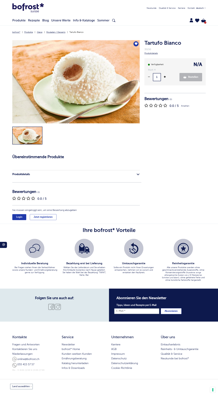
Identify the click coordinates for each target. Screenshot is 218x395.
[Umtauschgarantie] (134, 248)
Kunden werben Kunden (77, 354)
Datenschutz (119, 358)
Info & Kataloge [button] (84, 20)
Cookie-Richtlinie (121, 368)
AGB (114, 349)
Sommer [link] (103, 20)
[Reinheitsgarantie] (183, 248)
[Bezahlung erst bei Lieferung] (84, 248)
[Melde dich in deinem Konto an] (191, 20)
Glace (39, 32)
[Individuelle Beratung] (35, 248)
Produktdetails (21, 174)
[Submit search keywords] (114, 20)
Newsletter (68, 344)
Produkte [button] (19, 20)
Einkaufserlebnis (170, 344)
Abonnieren (171, 311)
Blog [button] (45, 20)
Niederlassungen (22, 354)
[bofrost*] (28, 8)
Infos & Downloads (73, 368)
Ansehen (185, 106)
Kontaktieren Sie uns (24, 349)
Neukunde (151, 8)
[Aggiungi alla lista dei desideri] (136, 43)
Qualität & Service (167, 8)
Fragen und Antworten (26, 344)
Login (19, 217)
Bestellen (193, 77)
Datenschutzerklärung (124, 363)
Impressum (118, 354)
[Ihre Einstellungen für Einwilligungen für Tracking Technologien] (213, 390)
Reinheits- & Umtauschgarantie (179, 349)
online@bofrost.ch (28, 359)
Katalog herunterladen (75, 363)
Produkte (28, 32)
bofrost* (16, 32)
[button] (197, 20)
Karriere (181, 8)
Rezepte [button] (34, 20)
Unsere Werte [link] (61, 20)
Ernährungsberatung (74, 358)
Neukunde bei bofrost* (175, 358)
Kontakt (191, 8)
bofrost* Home (71, 349)
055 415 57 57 (25, 364)
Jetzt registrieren (43, 217)
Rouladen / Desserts (55, 32)
